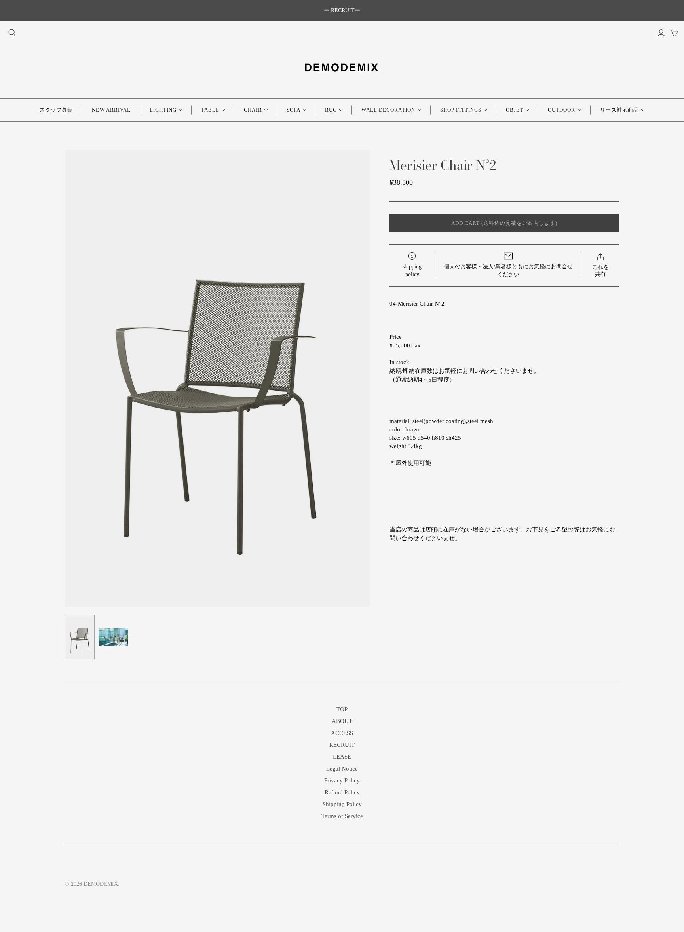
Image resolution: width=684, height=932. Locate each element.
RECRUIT (342, 745)
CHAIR (253, 110)
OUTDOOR (561, 110)
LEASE (342, 757)
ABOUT (342, 721)
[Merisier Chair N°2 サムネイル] (80, 637)
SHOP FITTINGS (461, 110)
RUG (331, 110)
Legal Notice (342, 768)
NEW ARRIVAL (111, 110)
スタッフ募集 (56, 110)
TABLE (210, 110)
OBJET (514, 110)
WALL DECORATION (388, 110)
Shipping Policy (342, 804)
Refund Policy (342, 792)
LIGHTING (163, 110)
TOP (342, 709)
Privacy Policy (342, 780)
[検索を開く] (12, 33)
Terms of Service (342, 816)
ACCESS (342, 733)
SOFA (293, 110)
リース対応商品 (619, 110)
